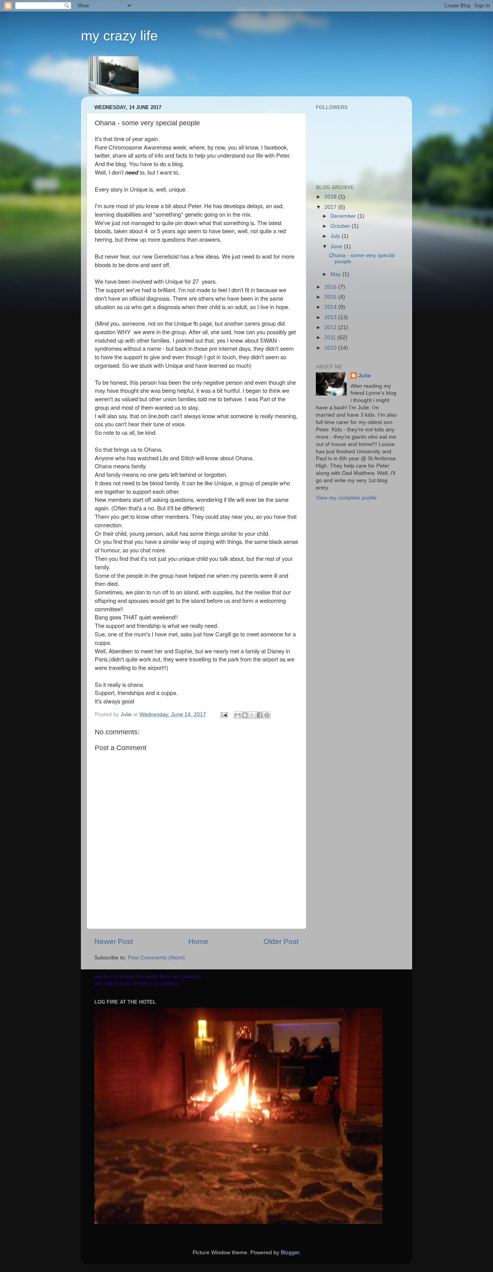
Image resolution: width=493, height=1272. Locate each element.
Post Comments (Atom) (156, 958)
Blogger (290, 1252)
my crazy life (119, 36)
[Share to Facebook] (259, 715)
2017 (331, 207)
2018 (331, 197)
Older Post (280, 941)
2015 (331, 297)
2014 (331, 307)
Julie (364, 376)
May (336, 274)
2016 (331, 287)
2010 (331, 348)
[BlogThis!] (245, 715)
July (336, 236)
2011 (330, 337)
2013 (331, 317)
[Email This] (237, 715)
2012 (331, 327)
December (343, 216)
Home (198, 941)
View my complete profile (346, 498)
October (341, 226)
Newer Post (113, 941)
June (337, 246)
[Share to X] (252, 715)
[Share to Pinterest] (267, 715)
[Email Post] (223, 714)
